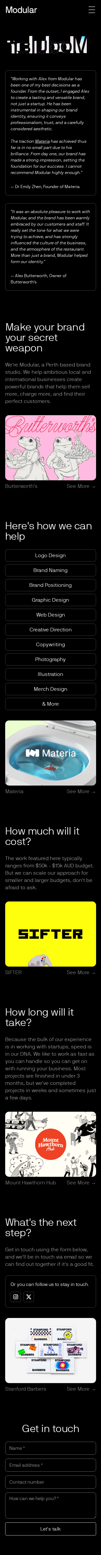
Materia (42, 141)
